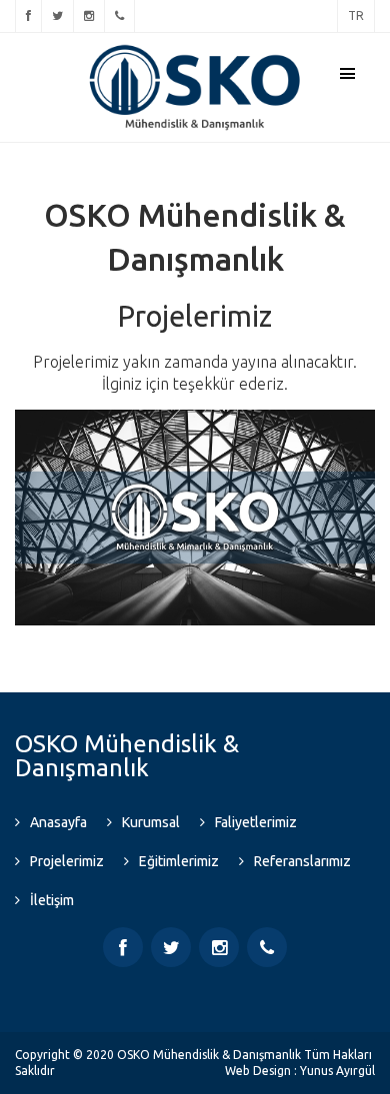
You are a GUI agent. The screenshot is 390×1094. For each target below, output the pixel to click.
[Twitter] (57, 16)
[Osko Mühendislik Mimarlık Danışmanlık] (195, 51)
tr (356, 15)
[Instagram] (89, 16)
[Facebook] (28, 16)
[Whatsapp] (119, 16)
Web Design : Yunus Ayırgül (300, 1070)
